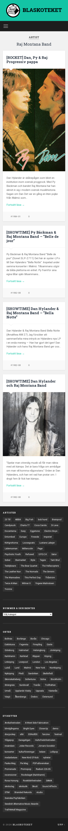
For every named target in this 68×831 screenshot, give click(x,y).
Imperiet (48, 537)
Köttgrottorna (11, 543)
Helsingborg (39, 650)
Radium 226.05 (43, 769)
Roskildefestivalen (32, 780)
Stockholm (56, 679)
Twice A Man (11, 583)
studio (39, 792)
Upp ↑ (61, 824)
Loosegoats (29, 543)
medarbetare (11, 757)
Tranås (36, 685)
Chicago (45, 639)
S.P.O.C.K (43, 554)
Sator (54, 554)
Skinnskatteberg (12, 679)
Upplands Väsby (23, 691)
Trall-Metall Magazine (15, 809)
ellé (22, 734)
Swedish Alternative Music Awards (21, 804)
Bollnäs (8, 639)
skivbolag (9, 786)
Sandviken (33, 673)
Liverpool (23, 662)
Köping (47, 656)
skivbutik (23, 786)
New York (40, 668)
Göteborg (9, 650)
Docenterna (10, 531)
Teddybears (10, 566)
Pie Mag (24, 763)
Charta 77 (25, 525)
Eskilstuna (10, 644)
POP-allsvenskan (41, 763)
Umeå (7, 691)
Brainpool (57, 519)
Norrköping (55, 668)
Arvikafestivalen (12, 723)
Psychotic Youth (13, 554)
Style (33, 560)
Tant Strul (55, 560)
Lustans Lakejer (47, 543)
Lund (17, 668)
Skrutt (35, 786)
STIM (7, 792)
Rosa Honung (11, 780)
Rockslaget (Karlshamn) (33, 775)
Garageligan (24, 740)
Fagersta (24, 644)
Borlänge (21, 639)
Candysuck (10, 525)
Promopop (26, 769)
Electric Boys (50, 531)
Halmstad (23, 650)
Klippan (36, 656)
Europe (23, 537)
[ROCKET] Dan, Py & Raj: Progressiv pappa (27, 59)
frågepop (9, 740)
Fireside (35, 537)
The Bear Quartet (29, 566)
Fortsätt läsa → (15, 204)
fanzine (46, 734)
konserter (9, 752)
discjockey (10, 734)
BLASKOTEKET (23, 824)
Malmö (27, 668)
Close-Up (43, 728)
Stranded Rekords (23, 792)
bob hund (42, 519)
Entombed (10, 537)
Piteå (21, 673)
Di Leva (54, 525)
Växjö (7, 697)
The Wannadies (12, 577)
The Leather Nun (13, 571)
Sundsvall (24, 685)
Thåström (50, 577)
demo (55, 728)
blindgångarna (12, 728)
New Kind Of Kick (30, 757)
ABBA (18, 519)
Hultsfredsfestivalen (45, 740)
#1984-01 (16, 216)
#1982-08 (16, 293)
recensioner (11, 775)
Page (40, 548)
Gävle (49, 644)
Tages (43, 560)
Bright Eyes (28, 728)
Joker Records (26, 746)
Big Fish (29, 519)
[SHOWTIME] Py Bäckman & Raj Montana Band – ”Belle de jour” (32, 236)
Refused (29, 554)
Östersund (47, 697)
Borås (33, 639)
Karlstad (24, 656)
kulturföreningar (27, 752)
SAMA (49, 780)
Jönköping (55, 650)
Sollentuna (30, 679)
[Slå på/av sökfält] (63, 26)
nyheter (47, 757)
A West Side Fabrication (36, 723)
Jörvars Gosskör (46, 746)
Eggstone (35, 531)
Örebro (34, 697)
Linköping (9, 662)
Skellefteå (48, 673)
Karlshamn (10, 656)
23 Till (7, 519)
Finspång (37, 644)
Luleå (7, 668)
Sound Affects (49, 786)
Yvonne (8, 589)
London (36, 662)
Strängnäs (10, 685)
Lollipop (54, 752)
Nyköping (9, 673)
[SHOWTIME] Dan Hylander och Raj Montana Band (31, 383)
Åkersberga (20, 697)
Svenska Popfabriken (15, 798)
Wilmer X (26, 583)
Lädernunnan (11, 548)
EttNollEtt (32, 734)
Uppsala (40, 691)
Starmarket (20, 560)
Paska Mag (10, 763)
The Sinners (48, 571)
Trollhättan (50, 685)
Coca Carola (40, 525)
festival (58, 734)
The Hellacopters (50, 566)
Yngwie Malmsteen (44, 583)
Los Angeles (51, 662)
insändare (9, 746)
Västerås (52, 691)
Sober (7, 560)
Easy (23, 531)
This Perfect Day (33, 577)
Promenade (10, 769)
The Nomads (31, 571)
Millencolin (27, 548)
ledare (42, 752)
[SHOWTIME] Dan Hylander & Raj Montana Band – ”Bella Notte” (32, 312)
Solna (43, 679)
